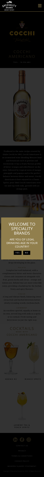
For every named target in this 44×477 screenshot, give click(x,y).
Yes (18, 252)
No (26, 252)
